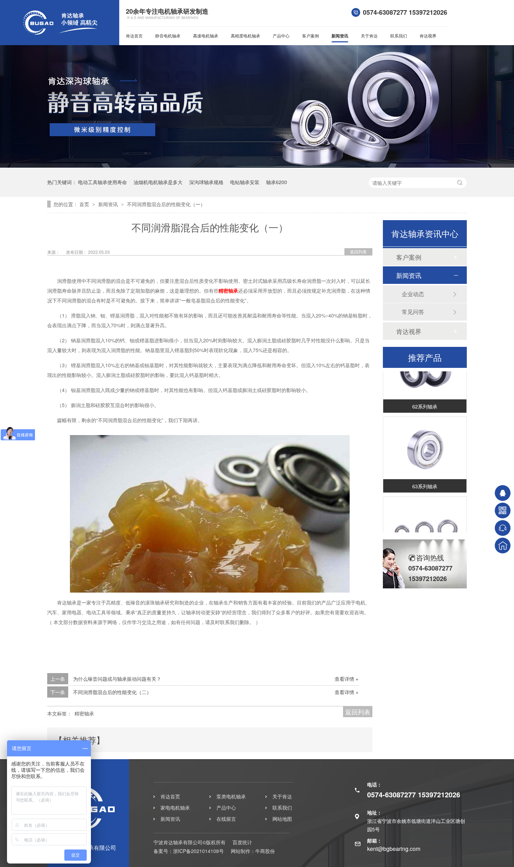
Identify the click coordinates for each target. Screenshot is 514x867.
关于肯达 (369, 36)
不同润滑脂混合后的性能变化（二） (112, 691)
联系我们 (398, 36)
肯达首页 (134, 36)
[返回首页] (503, 545)
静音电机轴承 (167, 36)
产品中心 (281, 36)
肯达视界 (428, 36)
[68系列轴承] (424, 522)
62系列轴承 (424, 400)
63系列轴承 (424, 480)
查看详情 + (346, 678)
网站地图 (282, 818)
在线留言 (226, 818)
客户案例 (310, 36)
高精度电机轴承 (245, 36)
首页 (85, 204)
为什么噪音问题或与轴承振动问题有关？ (117, 678)
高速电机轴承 (205, 36)
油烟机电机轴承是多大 (158, 182)
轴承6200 (276, 182)
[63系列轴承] (424, 442)
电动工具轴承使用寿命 (102, 182)
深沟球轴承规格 (206, 182)
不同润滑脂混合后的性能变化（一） (166, 204)
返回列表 (358, 251)
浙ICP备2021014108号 (198, 850)
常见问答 (413, 312)
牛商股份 (265, 850)
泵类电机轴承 (231, 796)
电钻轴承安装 (244, 182)
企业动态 (413, 294)
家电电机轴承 (175, 807)
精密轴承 (228, 290)
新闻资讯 (339, 36)
